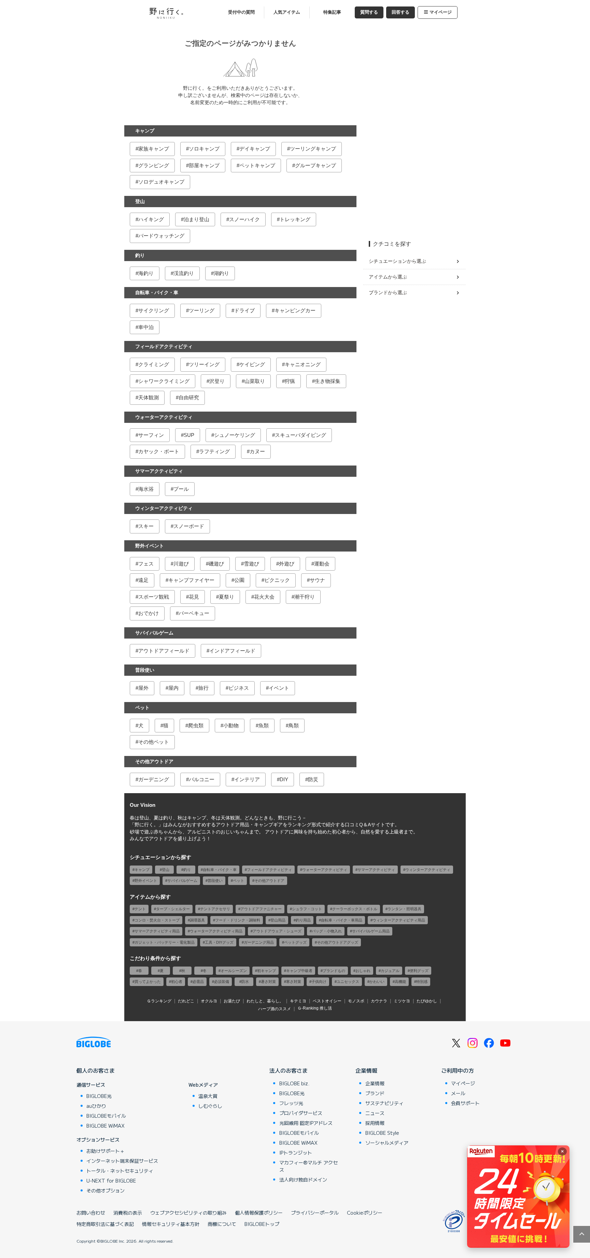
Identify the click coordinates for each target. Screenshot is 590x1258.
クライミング (153, 364)
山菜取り (254, 381)
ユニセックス (348, 982)
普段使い (144, 670)
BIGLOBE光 (99, 1095)
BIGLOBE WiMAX (105, 1125)
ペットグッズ (295, 942)
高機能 (400, 982)
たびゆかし (427, 1001)
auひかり (96, 1105)
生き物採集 (327, 381)
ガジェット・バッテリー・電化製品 (165, 942)
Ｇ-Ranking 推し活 (314, 1008)
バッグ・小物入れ (327, 931)
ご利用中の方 (457, 1070)
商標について (222, 1223)
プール (181, 489)
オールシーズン (234, 971)
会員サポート (465, 1103)
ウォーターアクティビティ (164, 417)
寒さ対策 (293, 982)
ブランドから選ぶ (388, 292)
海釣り (146, 273)
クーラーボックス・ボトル (354, 909)
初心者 (176, 982)
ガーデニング (153, 779)
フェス (146, 564)
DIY (284, 779)
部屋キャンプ (204, 165)
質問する (369, 12)
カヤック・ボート (158, 451)
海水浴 (146, 489)
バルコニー (201, 779)
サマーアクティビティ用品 (157, 931)
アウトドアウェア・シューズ (277, 931)
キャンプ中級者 (299, 971)
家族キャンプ (153, 149)
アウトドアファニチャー (261, 909)
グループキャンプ (315, 165)
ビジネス (238, 688)
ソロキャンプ (204, 149)
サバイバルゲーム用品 (371, 931)
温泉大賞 (207, 1095)
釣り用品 (303, 920)
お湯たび (232, 1001)
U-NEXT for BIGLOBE (111, 1180)
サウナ (317, 580)
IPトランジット (295, 1152)
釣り (140, 255)
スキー (146, 526)
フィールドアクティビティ (164, 346)
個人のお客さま (95, 1070)
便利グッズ (419, 971)
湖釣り (221, 273)
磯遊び (216, 564)
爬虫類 (195, 725)
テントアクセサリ (215, 909)
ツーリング (201, 310)
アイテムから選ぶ (388, 277)
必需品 (198, 982)
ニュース (374, 1113)
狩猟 (290, 381)
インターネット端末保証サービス (122, 1160)
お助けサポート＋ (105, 1150)
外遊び (286, 564)
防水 (245, 982)
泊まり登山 (196, 219)
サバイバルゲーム (154, 632)
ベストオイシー (327, 1001)
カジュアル (390, 971)
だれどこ (186, 1001)
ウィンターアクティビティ (164, 508)
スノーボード (188, 526)
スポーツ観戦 (153, 597)
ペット (142, 707)
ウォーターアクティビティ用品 (216, 931)
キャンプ (144, 130)
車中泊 (146, 327)
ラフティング (214, 451)
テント (140, 909)
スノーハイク (244, 219)
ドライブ (244, 310)
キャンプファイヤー (191, 580)
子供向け (318, 982)
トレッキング (295, 219)
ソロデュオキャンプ (161, 182)
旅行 (203, 688)
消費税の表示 (127, 1212)
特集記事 (332, 12)
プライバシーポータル (315, 1212)
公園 (239, 580)
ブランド (374, 1093)
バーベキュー (194, 613)
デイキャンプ (254, 149)
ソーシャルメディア (386, 1142)
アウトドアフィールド (163, 651)
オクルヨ (209, 1001)
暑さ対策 (268, 982)
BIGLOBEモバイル (106, 1115)
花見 (194, 597)
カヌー (257, 451)
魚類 (263, 725)
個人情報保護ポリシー (259, 1212)
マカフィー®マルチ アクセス (308, 1166)
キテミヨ (298, 1001)
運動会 (321, 564)
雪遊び (251, 564)
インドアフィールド (232, 651)
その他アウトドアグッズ (337, 942)
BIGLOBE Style (382, 1132)
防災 (313, 779)
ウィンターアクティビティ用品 (399, 920)
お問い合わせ (90, 1212)
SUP (189, 435)
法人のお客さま (288, 1070)
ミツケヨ (402, 1001)
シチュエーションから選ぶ (397, 261)
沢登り (217, 381)
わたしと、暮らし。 (265, 1001)
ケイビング (252, 364)
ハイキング (151, 219)
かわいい (376, 982)
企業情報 (366, 1070)
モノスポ (356, 1001)
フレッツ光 (291, 1103)
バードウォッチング (161, 236)
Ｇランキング (159, 1001)
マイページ (441, 12)
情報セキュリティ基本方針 (170, 1223)
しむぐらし (210, 1105)
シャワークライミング (163, 381)
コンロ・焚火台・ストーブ (157, 920)
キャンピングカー (295, 310)
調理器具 (197, 920)
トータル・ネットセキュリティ (119, 1170)
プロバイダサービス (300, 1113)
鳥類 (294, 725)
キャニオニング (303, 364)
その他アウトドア (154, 761)
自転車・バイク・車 (156, 292)
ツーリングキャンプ (313, 149)
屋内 (173, 688)
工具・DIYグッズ (219, 942)
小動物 (231, 725)
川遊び (181, 564)
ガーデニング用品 (259, 942)
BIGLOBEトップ (261, 1223)
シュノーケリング (234, 435)
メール (458, 1093)
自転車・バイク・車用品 (341, 920)
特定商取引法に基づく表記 (105, 1223)
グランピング (153, 165)
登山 (140, 201)
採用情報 (374, 1122)
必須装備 (221, 982)
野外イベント (149, 545)
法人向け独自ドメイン (303, 1179)
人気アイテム (286, 12)
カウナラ (379, 1001)
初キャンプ (266, 971)
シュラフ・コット (307, 909)
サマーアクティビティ (159, 471)
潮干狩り (304, 597)
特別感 (421, 982)
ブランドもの (334, 971)
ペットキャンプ (257, 165)
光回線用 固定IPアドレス (306, 1122)
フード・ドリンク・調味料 (237, 920)
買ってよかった (148, 982)
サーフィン (151, 435)
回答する (400, 12)
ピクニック (277, 580)
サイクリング (153, 310)
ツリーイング (204, 364)
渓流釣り (183, 273)
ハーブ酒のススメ (274, 1008)
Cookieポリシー (364, 1212)
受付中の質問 (241, 12)
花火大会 (264, 597)
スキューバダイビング (300, 435)
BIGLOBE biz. (294, 1083)
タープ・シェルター (173, 909)
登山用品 (277, 920)
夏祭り (226, 597)
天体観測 (148, 397)
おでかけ (148, 613)
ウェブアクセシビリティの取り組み (188, 1212)
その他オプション (105, 1190)
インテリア (247, 779)
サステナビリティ (384, 1103)
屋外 (143, 688)
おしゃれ (362, 971)
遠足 (143, 580)
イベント (279, 688)
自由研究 (189, 397)
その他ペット (153, 742)
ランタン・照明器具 (404, 909)
